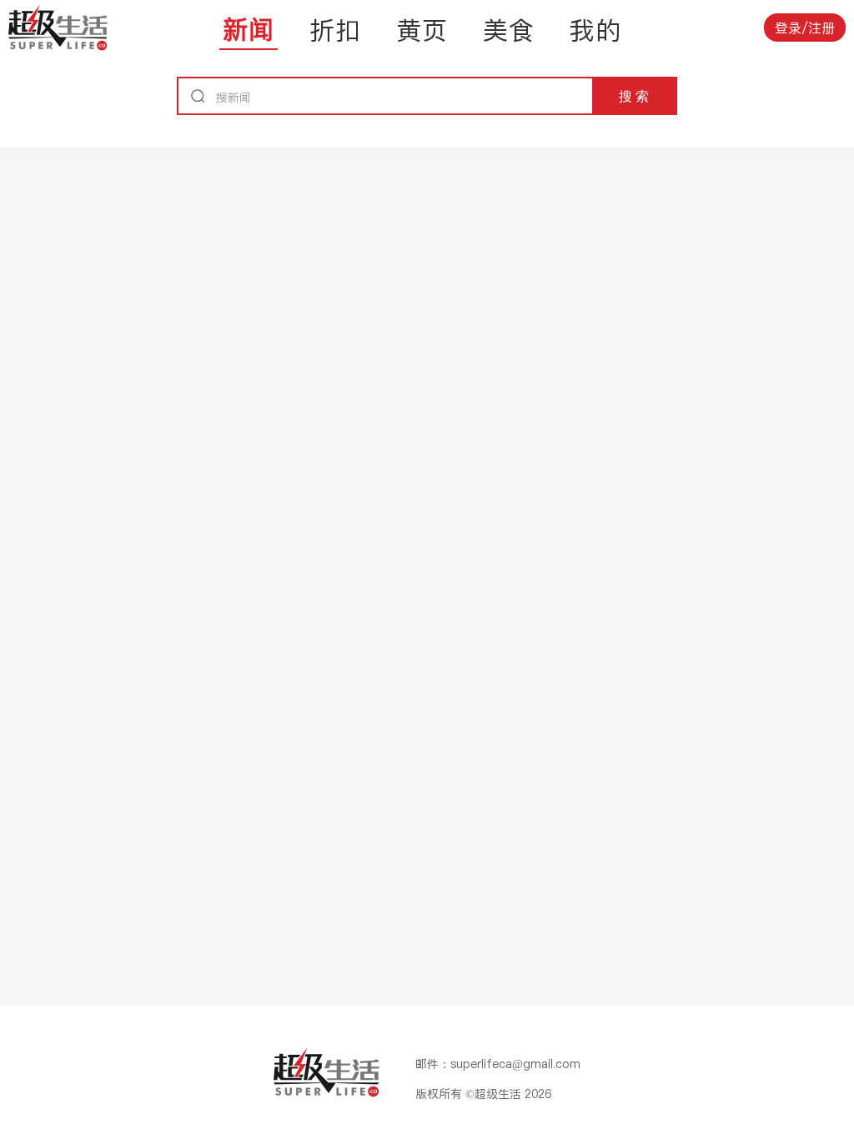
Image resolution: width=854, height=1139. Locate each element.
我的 (595, 30)
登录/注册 (805, 27)
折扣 (335, 30)
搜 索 (634, 96)
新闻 (248, 29)
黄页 (422, 30)
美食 (509, 30)
